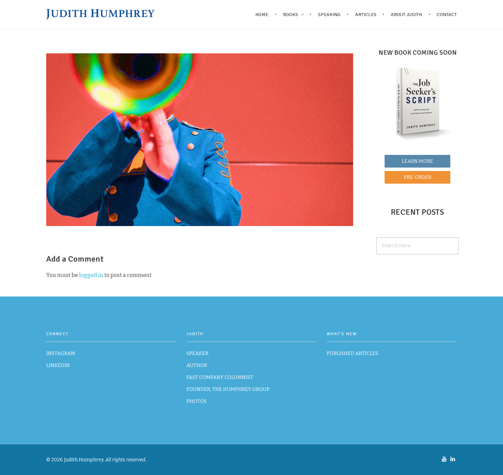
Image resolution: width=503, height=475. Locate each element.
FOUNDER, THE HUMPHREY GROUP (228, 389)
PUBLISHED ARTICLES (352, 353)
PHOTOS (196, 401)
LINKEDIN (58, 365)
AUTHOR (196, 365)
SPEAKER (197, 353)
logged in (91, 275)
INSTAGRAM (60, 353)
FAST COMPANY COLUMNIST (219, 377)
